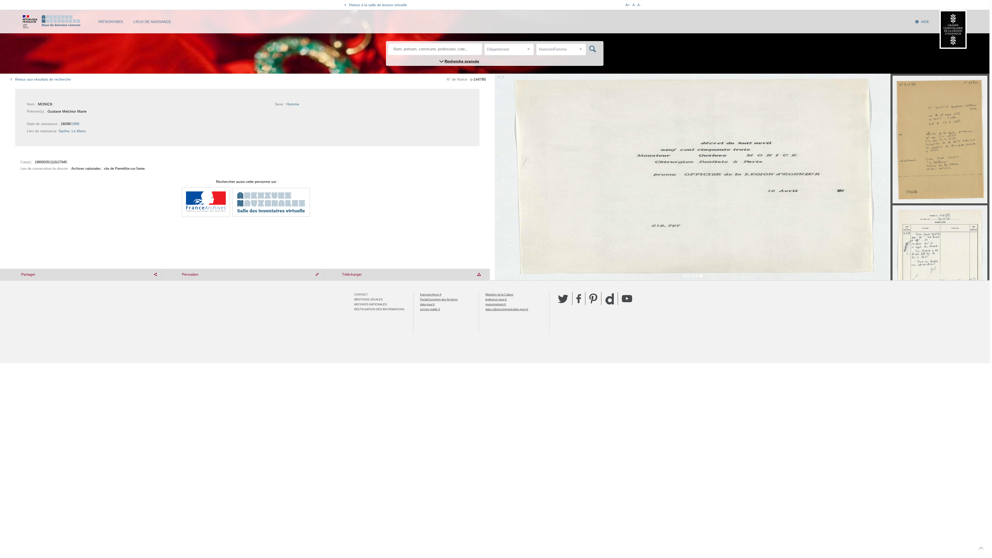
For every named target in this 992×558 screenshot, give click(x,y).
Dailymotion (609, 298)
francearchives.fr (430, 294)
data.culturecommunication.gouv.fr (506, 309)
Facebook (578, 298)
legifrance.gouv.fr (496, 299)
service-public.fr (430, 309)
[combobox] (510, 51)
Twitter (563, 298)
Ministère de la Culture (499, 294)
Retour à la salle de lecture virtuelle (378, 5)
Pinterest (593, 298)
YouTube (627, 298)
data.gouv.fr (427, 304)
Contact (361, 294)
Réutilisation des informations (379, 309)
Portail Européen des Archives (439, 299)
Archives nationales (370, 304)
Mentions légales (368, 299)
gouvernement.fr (495, 304)
